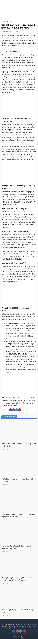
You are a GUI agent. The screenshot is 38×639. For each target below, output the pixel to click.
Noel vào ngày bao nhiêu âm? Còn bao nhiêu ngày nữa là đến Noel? (19, 515)
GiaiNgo (4, 624)
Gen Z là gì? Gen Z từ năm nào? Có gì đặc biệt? (18, 611)
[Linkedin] (20, 631)
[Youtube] (24, 631)
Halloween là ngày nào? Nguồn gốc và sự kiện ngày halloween (17, 547)
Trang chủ (4, 21)
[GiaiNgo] (19, 10)
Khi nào (9, 21)
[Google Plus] (17, 631)
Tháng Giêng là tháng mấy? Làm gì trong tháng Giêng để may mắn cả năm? (17, 579)
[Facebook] (13, 631)
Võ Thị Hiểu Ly (7, 31)
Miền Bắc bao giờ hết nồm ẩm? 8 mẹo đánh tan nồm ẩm (18, 480)
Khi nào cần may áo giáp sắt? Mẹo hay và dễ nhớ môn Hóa (19, 445)
